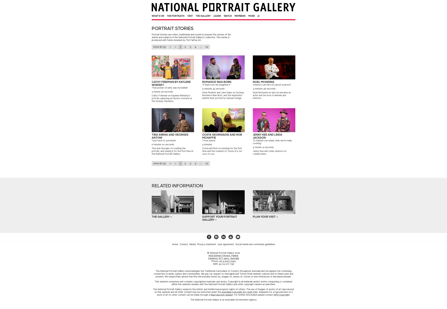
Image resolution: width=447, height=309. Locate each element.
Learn (217, 16)
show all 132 (159, 47)
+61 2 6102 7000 (227, 261)
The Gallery (203, 16)
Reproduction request (221, 295)
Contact (184, 244)
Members (240, 16)
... (201, 47)
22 (207, 47)
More (251, 16)
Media (192, 244)
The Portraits (176, 16)
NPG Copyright (282, 295)
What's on (158, 16)
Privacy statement (206, 244)
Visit (190, 16)
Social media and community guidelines (255, 244)
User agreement (225, 244)
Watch (228, 16)
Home (175, 244)
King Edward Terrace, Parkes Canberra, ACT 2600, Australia (223, 257)
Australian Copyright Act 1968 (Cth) (240, 292)
